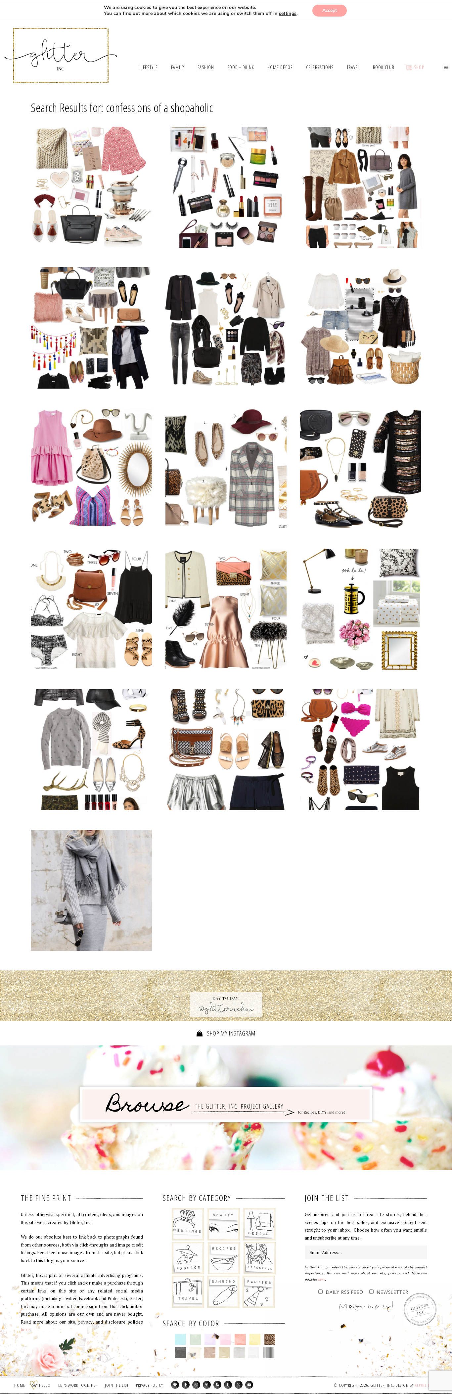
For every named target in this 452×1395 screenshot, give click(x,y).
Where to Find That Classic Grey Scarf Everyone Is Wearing (91, 892)
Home (19, 1385)
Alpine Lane (425, 1385)
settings (287, 14)
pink (225, 1339)
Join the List (117, 1385)
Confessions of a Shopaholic (360, 329)
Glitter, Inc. (61, 47)
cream (195, 1352)
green (195, 1339)
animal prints (270, 1339)
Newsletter (392, 1292)
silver (239, 1352)
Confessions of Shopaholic (360, 751)
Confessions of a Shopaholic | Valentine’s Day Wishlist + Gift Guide (91, 189)
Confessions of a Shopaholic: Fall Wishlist (226, 329)
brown (209, 1352)
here (25, 1329)
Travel (188, 1292)
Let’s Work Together (78, 1385)
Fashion (188, 1258)
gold (224, 1352)
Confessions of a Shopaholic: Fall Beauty (226, 189)
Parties (258, 1292)
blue (180, 1339)
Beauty (223, 1224)
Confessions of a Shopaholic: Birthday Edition (360, 470)
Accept (329, 10)
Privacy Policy (149, 1385)
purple (210, 1339)
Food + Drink (223, 1258)
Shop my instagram (230, 1033)
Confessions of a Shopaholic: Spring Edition (91, 470)
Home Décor (259, 1224)
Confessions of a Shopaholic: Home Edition (360, 611)
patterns (268, 1352)
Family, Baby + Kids (223, 1292)
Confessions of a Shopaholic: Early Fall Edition (360, 189)
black (180, 1352)
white (253, 1352)
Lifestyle (259, 1258)
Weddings (188, 1224)
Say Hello (41, 1385)
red (240, 1339)
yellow (255, 1339)
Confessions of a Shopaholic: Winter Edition (91, 329)
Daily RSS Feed (344, 1292)
